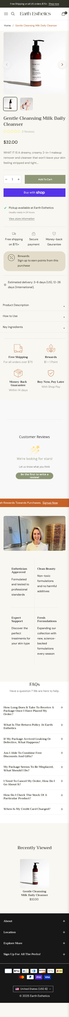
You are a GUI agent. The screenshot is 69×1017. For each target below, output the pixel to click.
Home (7, 25)
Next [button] (62, 64)
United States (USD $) (34, 989)
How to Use (34, 316)
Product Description (34, 305)
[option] (34, 63)
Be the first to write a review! (34, 476)
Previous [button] (7, 64)
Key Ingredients (34, 327)
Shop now (54, 3)
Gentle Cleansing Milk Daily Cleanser (34, 893)
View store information (21, 218)
